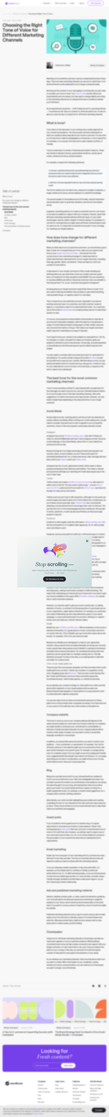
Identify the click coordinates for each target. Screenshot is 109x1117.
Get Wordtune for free (54, 579)
